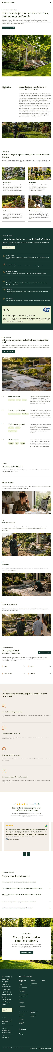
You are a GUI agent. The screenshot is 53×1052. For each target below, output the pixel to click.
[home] (8, 2)
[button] (50, 2)
